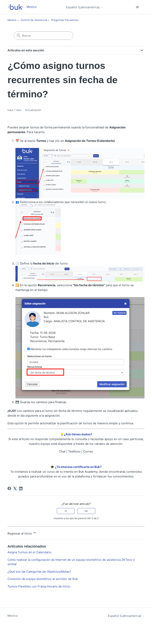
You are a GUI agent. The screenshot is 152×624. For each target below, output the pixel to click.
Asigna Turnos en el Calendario (29, 552)
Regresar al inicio (20, 533)
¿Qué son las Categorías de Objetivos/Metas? (39, 571)
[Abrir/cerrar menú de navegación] (137, 7)
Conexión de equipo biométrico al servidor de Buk (43, 579)
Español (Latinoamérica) (83, 7)
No (86, 510)
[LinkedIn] (21, 488)
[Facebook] (9, 488)
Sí (66, 510)
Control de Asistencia (34, 20)
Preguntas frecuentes (64, 20)
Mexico (12, 20)
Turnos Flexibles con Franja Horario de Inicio (39, 586)
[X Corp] (15, 488)
